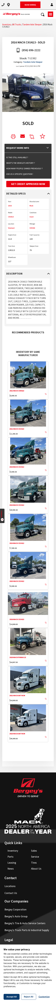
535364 (32, 228)
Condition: (33, 213)
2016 (10, 206)
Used (31, 217)
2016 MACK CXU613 (16, 619)
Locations (10, 886)
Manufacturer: (34, 201)
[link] (13, 137)
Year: (9, 201)
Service (35, 856)
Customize (44, 996)
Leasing (11, 862)
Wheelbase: (12, 257)
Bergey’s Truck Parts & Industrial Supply (26, 930)
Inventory (6, 24)
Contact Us (10, 893)
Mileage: (32, 224)
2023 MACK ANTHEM (17, 734)
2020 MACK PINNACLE (17, 657)
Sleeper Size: (34, 246)
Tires (34, 862)
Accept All (11, 996)
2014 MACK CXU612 (16, 467)
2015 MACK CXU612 (16, 581)
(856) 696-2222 (31, 50)
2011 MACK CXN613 (16, 391)
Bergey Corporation (15, 909)
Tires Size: (11, 246)
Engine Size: (12, 235)
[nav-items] (2, 4)
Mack (31, 206)
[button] (52, 5)
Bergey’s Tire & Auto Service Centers (24, 923)
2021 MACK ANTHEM (17, 695)
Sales (34, 850)
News (10, 868)
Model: (10, 213)
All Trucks (16, 24)
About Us (36, 868)
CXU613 (11, 217)
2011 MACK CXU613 (16, 429)
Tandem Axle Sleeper (32, 24)
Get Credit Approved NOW (28, 184)
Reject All (28, 996)
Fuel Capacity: (35, 235)
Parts (10, 856)
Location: (11, 224)
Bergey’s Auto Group (15, 916)
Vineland (11, 228)
